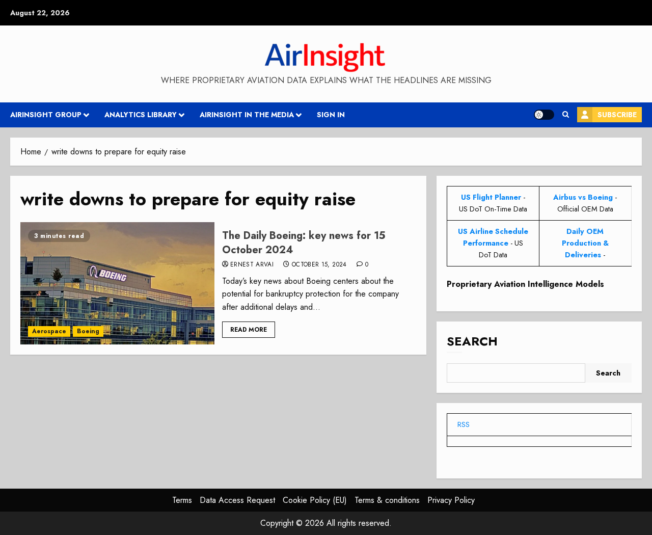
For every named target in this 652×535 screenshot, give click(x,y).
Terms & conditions (387, 500)
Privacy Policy (451, 500)
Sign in (331, 115)
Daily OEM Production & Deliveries (585, 243)
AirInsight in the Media (247, 115)
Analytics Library (140, 115)
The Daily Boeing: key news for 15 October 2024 (304, 242)
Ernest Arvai (252, 265)
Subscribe (617, 115)
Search (472, 341)
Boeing (88, 331)
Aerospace (49, 331)
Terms (182, 500)
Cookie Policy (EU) (315, 500)
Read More (248, 329)
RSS (463, 424)
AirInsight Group (46, 115)
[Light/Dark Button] (544, 115)
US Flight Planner (491, 197)
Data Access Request (237, 500)
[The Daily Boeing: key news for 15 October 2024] (117, 283)
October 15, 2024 (319, 265)
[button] (565, 114)
